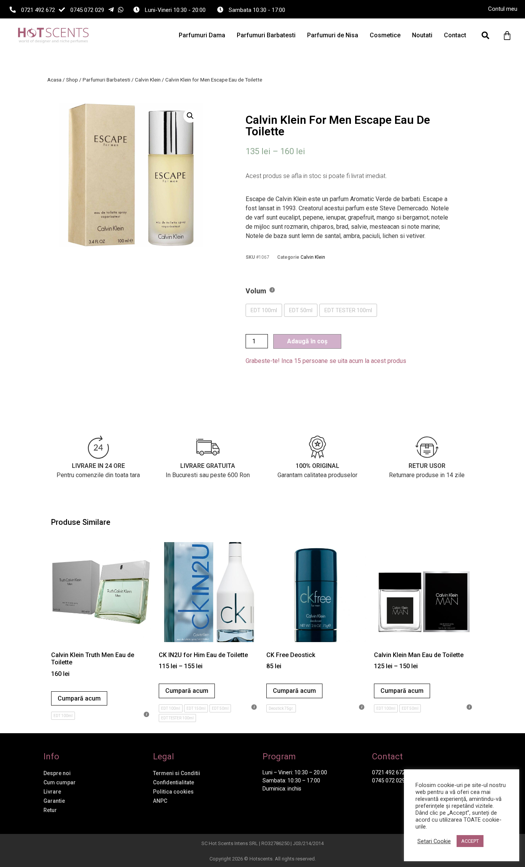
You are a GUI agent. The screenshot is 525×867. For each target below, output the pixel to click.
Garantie (54, 801)
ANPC (160, 801)
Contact (455, 35)
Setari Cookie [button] (434, 841)
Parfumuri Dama (202, 35)
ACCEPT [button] (470, 841)
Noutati (422, 35)
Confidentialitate (173, 782)
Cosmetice (385, 35)
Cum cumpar (59, 782)
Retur (50, 810)
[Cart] (507, 35)
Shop (72, 80)
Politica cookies (173, 792)
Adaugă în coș (307, 341)
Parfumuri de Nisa (332, 35)
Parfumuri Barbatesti (266, 35)
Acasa (54, 80)
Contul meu (502, 8)
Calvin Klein (148, 80)
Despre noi (57, 773)
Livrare (52, 792)
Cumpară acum (79, 698)
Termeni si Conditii (176, 773)
